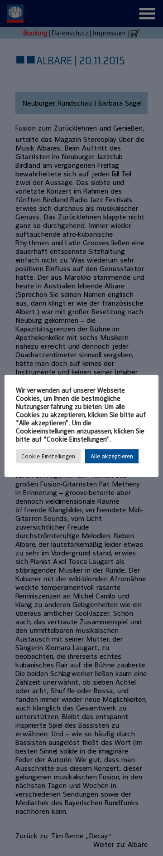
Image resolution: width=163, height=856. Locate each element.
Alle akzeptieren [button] (112, 456)
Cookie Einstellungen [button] (48, 456)
